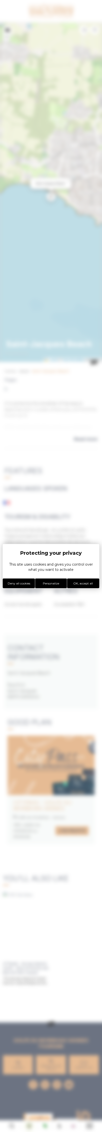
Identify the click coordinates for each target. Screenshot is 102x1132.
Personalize (51, 583)
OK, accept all (83, 583)
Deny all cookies (19, 583)
